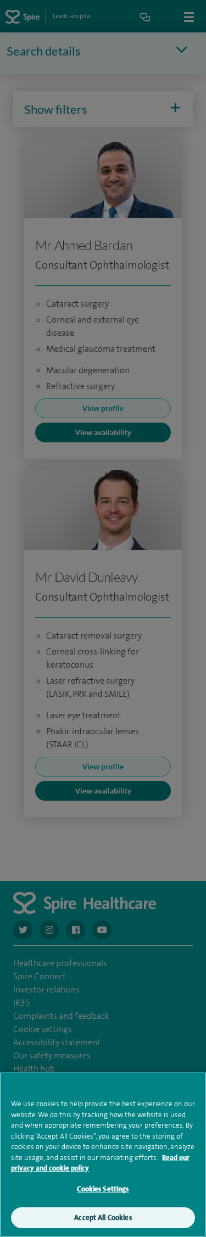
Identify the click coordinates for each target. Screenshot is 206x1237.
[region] (103, 1154)
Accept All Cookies (102, 1217)
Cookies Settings (103, 1189)
